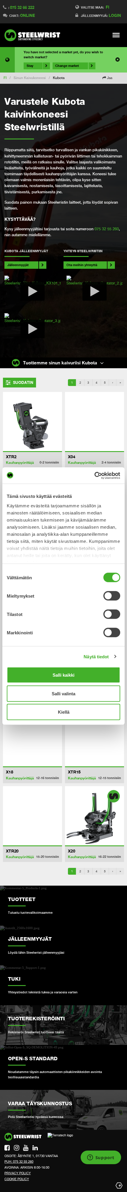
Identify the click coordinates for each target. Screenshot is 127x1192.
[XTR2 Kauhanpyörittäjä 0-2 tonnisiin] (32, 421)
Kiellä (63, 712)
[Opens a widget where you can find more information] (100, 1158)
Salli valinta (63, 693)
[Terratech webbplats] (60, 1137)
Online (27, 15)
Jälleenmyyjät (18, 265)
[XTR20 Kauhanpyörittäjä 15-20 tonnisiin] (32, 815)
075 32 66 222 (22, 7)
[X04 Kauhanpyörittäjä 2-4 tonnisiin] (94, 421)
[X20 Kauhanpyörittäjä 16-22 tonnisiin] (94, 815)
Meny (116, 35)
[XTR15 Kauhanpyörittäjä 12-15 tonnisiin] (94, 736)
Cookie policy (16, 1179)
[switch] (111, 596)
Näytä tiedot (96, 656)
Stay (30, 65)
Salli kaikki (63, 675)
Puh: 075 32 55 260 (18, 1161)
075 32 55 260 (107, 229)
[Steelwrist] (34, 35)
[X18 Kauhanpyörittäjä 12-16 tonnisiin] (32, 736)
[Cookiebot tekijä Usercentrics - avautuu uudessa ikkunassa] (94, 475)
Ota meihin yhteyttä (81, 265)
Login (115, 15)
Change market (67, 65)
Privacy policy (17, 1173)
